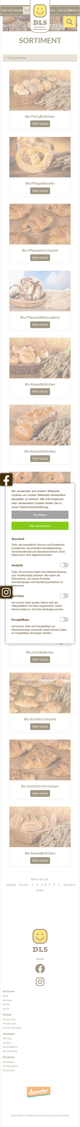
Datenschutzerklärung (34, 507)
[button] (40, 515)
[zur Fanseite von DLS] (6, 479)
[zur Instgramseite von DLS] (6, 592)
